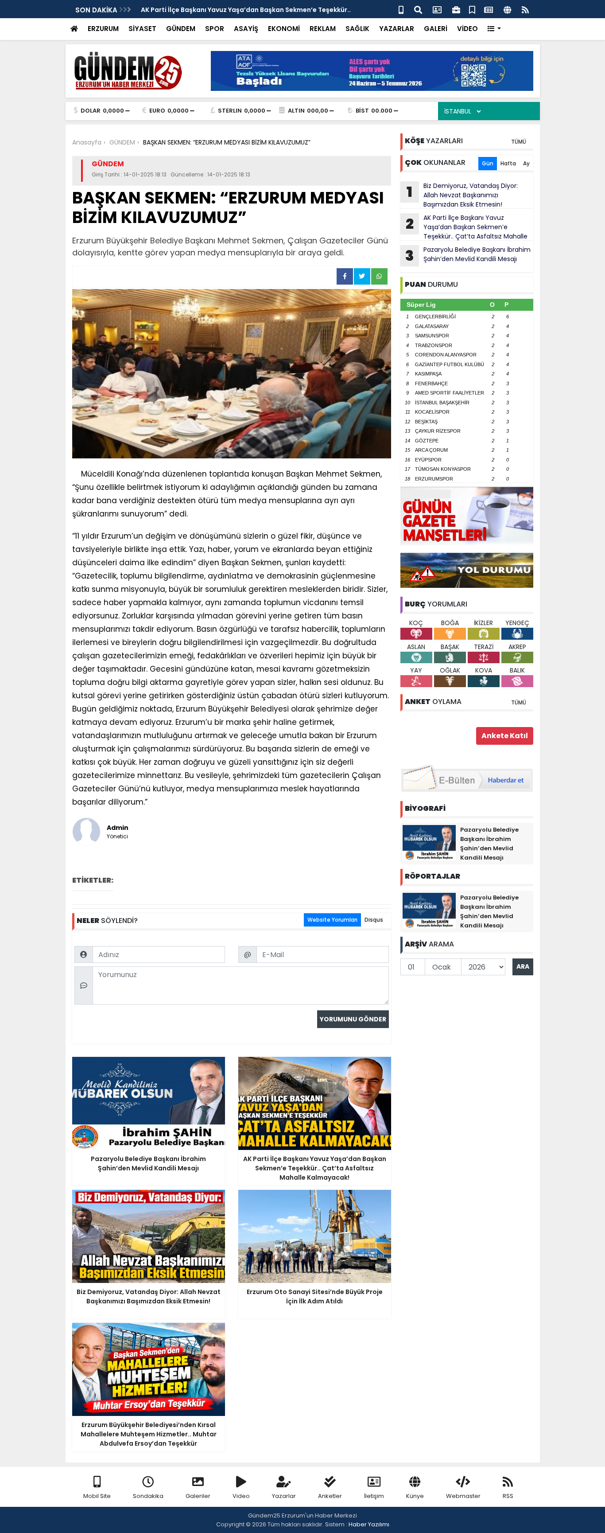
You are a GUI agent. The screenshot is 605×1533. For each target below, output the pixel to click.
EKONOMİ (284, 28)
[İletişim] (437, 9)
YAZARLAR (396, 28)
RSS (508, 1496)
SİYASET (142, 28)
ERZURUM (103, 28)
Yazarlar (284, 1496)
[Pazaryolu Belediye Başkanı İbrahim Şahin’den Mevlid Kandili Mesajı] (429, 842)
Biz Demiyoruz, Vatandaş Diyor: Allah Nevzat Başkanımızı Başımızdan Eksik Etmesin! (462, 195)
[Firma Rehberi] (456, 9)
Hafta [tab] (508, 163)
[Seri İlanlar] (472, 9)
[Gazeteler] (488, 9)
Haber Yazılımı (369, 1524)
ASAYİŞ (246, 28)
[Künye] (507, 9)
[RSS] (525, 9)
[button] (494, 29)
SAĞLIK (357, 28)
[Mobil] (401, 9)
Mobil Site (97, 1496)
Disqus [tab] (374, 919)
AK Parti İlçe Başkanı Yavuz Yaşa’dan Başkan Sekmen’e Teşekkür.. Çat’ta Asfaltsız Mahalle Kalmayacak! (463, 227)
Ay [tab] (526, 163)
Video (241, 1496)
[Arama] (418, 9)
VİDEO (467, 28)
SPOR (214, 28)
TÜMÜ (518, 141)
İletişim (374, 1496)
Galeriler (198, 1496)
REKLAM (323, 28)
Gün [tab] (487, 163)
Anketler (330, 1496)
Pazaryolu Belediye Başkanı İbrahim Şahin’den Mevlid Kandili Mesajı (468, 255)
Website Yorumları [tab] (332, 919)
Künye (415, 1496)
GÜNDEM (180, 28)
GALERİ (435, 28)
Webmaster (463, 1496)
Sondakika (148, 1496)
